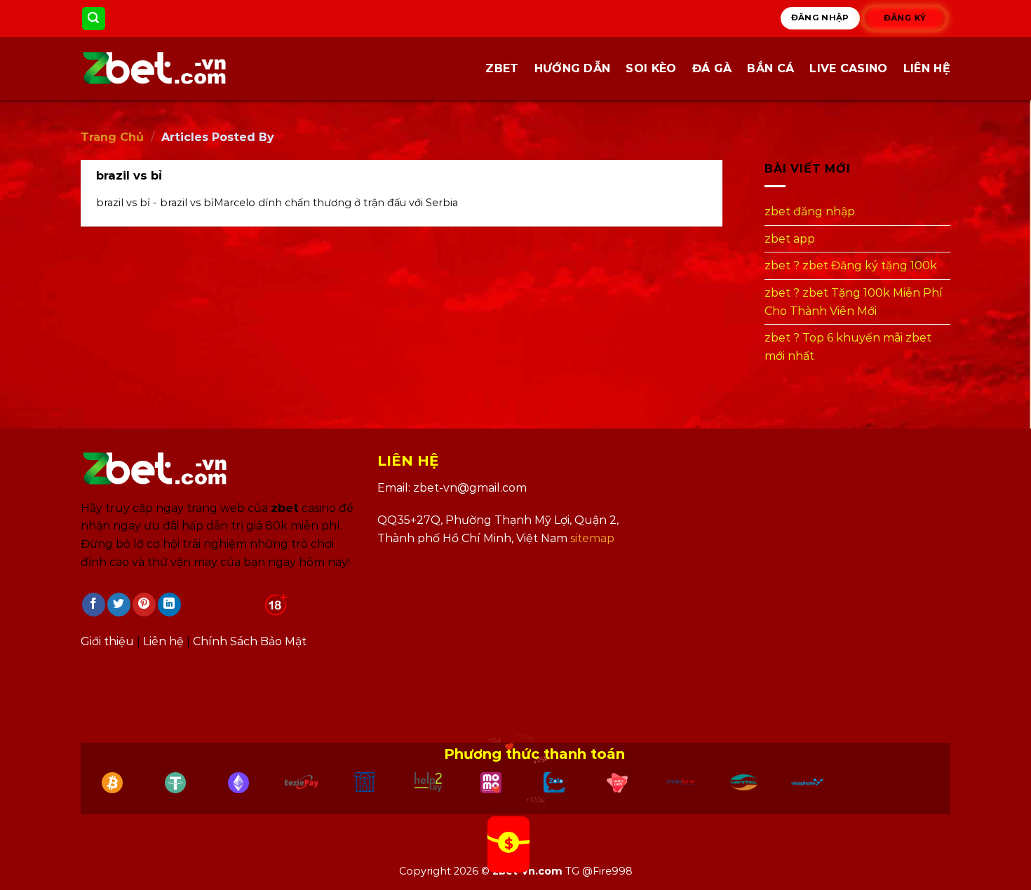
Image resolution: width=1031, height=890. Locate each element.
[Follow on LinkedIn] (169, 604)
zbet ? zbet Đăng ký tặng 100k (850, 266)
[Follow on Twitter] (118, 604)
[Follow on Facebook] (93, 604)
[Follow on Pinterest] (144, 604)
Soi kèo (651, 68)
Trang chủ (112, 137)
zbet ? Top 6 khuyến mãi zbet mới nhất (847, 347)
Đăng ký (905, 18)
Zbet (501, 68)
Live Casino (848, 68)
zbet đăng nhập (809, 211)
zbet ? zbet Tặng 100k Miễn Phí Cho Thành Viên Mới (853, 302)
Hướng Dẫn (572, 68)
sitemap (592, 538)
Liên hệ (926, 68)
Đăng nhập (820, 17)
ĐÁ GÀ (712, 68)
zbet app (789, 238)
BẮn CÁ (770, 68)
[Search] (94, 18)
